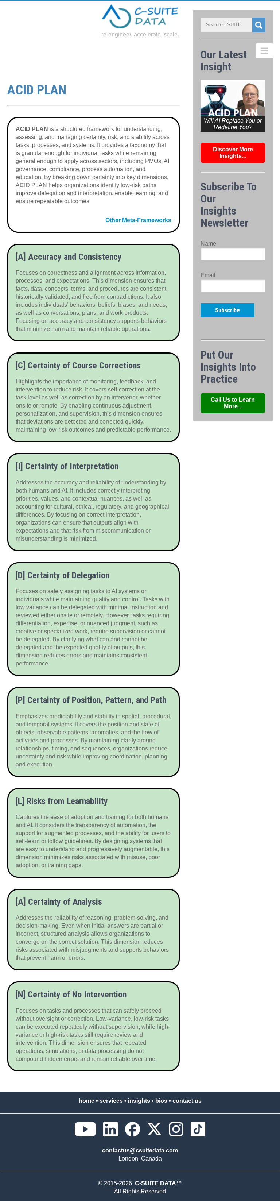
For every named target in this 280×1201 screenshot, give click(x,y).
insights (139, 1101)
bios (161, 1101)
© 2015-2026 (116, 1183)
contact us (187, 1101)
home (86, 1101)
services (111, 1101)
